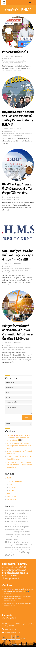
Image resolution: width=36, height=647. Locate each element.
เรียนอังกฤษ (7, 553)
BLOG (5, 58)
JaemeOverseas (9, 531)
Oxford (17, 534)
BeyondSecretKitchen (21, 133)
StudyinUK (8, 537)
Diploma (21, 268)
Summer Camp (6, 349)
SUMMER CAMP (12, 500)
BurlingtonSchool (17, 524)
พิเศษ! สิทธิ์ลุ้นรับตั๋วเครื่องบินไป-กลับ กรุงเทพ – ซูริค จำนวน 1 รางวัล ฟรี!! (17, 255)
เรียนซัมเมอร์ (17, 547)
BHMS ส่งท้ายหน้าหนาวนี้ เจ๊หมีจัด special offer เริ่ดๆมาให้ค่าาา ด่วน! (17, 188)
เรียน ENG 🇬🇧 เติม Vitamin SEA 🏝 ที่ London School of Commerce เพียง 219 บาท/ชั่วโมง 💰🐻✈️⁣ (18, 437)
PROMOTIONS (8, 199)
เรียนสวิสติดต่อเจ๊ (17, 135)
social (28, 534)
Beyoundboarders (14, 518)
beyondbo (18, 264)
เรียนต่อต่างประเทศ (25, 547)
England (25, 526)
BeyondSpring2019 (10, 516)
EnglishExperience (14, 529)
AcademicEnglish (9, 510)
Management (16, 270)
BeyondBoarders (9, 61)
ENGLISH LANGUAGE (15, 481)
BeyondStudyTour (22, 516)
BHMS (16, 61)
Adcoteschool (18, 510)
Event (10, 484)
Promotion (5, 272)
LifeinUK (27, 531)
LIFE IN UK (7, 131)
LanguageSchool (19, 532)
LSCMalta (7, 534)
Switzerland (22, 61)
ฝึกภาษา (11, 547)
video (25, 545)
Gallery (9, 493)
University (19, 545)
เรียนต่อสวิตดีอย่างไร (15, 52)
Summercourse (25, 537)
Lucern (4, 270)
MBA (26, 270)
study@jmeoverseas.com (12, 632)
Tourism (19, 272)
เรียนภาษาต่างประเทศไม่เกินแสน (13, 550)
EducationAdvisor (7, 135)
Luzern (9, 270)
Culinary (16, 268)
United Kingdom (10, 545)
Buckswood (8, 524)
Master (22, 270)
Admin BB (19, 56)
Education (25, 524)
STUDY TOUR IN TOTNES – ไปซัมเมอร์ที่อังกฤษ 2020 (18, 603)
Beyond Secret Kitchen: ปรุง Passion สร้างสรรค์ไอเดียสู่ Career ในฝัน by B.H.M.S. (18, 118)
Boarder (9, 521)
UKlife (26, 542)
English (7, 529)
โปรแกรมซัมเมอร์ (15, 553)
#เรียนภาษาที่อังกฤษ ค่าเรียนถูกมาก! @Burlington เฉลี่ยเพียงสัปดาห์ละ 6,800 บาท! (19, 445)
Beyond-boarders (26, 510)
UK (17, 540)
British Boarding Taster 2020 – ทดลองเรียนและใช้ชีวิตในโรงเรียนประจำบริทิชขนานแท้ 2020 (19, 464)
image (22, 529)
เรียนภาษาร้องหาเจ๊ (25, 550)
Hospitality (28, 268)
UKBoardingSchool (7, 63)
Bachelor (6, 268)
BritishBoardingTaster (21, 521)
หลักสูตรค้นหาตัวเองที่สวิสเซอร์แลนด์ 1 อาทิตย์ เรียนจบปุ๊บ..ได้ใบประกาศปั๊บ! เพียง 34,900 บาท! (17, 332)
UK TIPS (10, 58)
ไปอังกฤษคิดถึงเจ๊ (18, 63)
